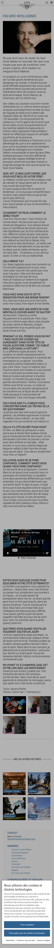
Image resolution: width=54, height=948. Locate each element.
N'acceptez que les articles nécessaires (27, 933)
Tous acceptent (27, 924)
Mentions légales (43, 940)
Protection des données (26, 940)
